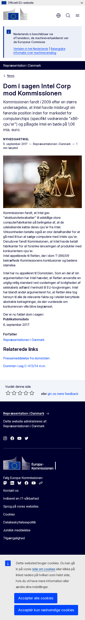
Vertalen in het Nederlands (30, 48)
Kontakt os (11, 490)
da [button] (58, 15)
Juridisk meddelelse (16, 530)
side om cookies (43, 569)
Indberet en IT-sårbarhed (21, 498)
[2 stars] (11, 392)
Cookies (9, 514)
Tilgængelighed (14, 538)
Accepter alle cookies (35, 598)
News (10, 75)
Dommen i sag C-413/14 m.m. (24, 366)
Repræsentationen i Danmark (23, 340)
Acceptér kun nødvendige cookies (46, 610)
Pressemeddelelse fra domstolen (26, 358)
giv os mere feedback (63, 394)
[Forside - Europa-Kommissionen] (15, 14)
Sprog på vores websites (21, 506)
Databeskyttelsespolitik (19, 522)
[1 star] (8, 392)
